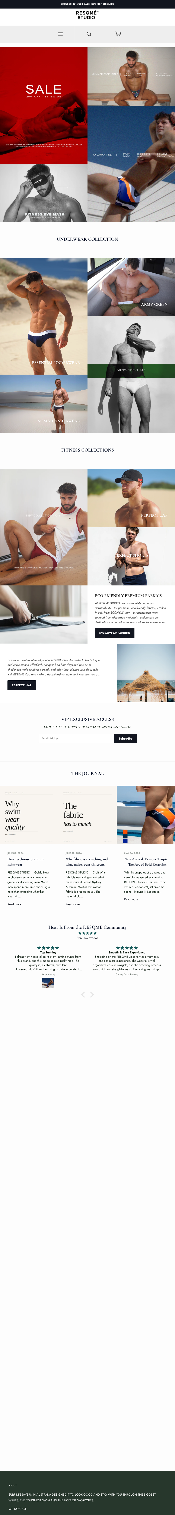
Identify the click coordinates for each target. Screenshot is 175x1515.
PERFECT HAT (21, 685)
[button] (84, 995)
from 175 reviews (87, 938)
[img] (87, 933)
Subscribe (125, 738)
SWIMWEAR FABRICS (114, 633)
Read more (14, 904)
